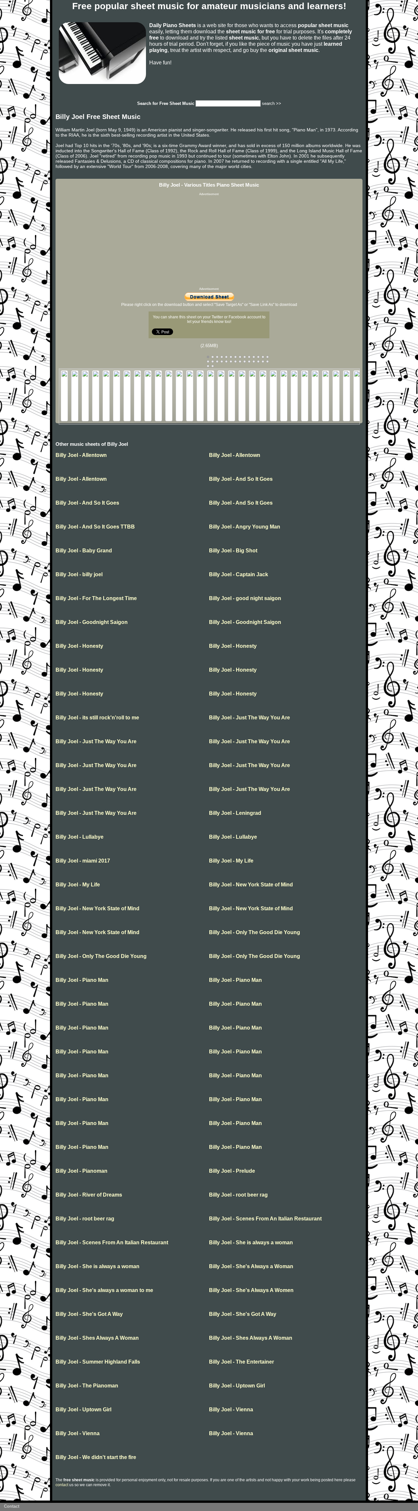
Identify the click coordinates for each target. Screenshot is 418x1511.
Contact (11, 1506)
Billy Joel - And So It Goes (241, 479)
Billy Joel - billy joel (79, 574)
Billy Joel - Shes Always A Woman (97, 1338)
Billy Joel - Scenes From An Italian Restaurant (265, 1218)
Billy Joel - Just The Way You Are (249, 717)
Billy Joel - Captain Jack (238, 574)
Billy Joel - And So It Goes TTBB (95, 526)
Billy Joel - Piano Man (82, 980)
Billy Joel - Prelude (232, 1171)
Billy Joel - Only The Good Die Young (254, 932)
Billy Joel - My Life (231, 861)
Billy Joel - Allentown (81, 455)
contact (62, 1485)
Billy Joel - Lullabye (80, 837)
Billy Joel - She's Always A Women (251, 1290)
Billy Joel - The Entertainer (241, 1362)
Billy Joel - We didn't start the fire (96, 1457)
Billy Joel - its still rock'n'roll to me (97, 717)
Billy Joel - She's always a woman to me (104, 1290)
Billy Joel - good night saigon (245, 598)
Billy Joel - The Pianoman (87, 1385)
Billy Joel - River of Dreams (89, 1195)
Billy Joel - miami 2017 (83, 861)
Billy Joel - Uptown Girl (237, 1385)
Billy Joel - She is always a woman (251, 1242)
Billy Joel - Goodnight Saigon (92, 622)
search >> (271, 103)
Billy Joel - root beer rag (238, 1195)
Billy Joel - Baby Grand (84, 550)
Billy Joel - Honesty (79, 646)
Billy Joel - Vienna (231, 1409)
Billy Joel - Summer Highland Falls (98, 1362)
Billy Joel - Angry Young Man (244, 526)
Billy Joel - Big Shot (233, 550)
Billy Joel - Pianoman (81, 1171)
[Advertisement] (209, 241)
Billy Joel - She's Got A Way (89, 1314)
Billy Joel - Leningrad (235, 813)
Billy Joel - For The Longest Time (96, 598)
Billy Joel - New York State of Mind (251, 884)
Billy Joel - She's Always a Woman (251, 1266)
